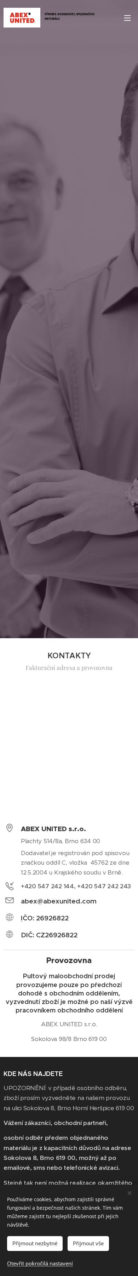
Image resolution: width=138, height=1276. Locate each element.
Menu (127, 18)
